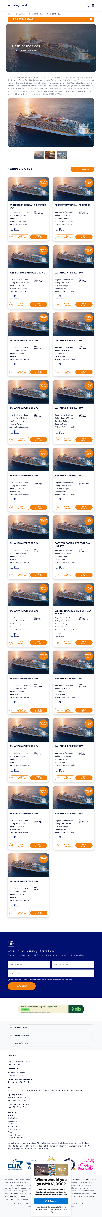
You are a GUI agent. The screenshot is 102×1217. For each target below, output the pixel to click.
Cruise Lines (21, 14)
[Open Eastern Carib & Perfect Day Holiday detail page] (60, 568)
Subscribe (12, 1121)
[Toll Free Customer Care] (88, 5)
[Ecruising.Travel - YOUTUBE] (13, 1082)
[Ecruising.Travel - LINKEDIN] (25, 1082)
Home (10, 14)
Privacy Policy (14, 1135)
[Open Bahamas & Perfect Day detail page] (60, 297)
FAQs (10, 1123)
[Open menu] (93, 5)
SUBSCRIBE (22, 986)
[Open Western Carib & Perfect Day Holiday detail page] (60, 635)
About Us (12, 1115)
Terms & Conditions (17, 1138)
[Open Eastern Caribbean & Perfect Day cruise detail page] (28, 189)
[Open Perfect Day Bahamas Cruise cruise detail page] (73, 189)
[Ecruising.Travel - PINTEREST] (29, 1082)
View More (84, 169)
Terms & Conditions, (30, 979)
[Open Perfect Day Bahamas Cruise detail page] (60, 230)
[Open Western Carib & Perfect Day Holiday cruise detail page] (73, 594)
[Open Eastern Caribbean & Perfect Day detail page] (14, 230)
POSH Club (13, 1126)
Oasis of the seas (36, 14)
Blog (10, 1132)
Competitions (14, 1129)
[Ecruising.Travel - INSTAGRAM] (21, 1082)
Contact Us (13, 1118)
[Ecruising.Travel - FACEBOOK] (9, 1082)
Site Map (83, 1203)
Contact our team (16, 1075)
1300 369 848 (14, 1064)
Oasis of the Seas (54, 14)
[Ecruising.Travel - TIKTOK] (33, 1082)
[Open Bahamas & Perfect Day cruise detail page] (73, 256)
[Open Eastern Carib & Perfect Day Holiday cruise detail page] (73, 527)
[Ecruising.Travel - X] (17, 1082)
